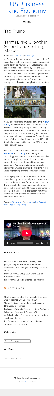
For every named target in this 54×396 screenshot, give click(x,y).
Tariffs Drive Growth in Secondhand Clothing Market (26, 46)
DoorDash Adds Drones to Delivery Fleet (23, 261)
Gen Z (37, 202)
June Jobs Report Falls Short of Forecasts (22, 264)
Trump (23, 204)
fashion (31, 202)
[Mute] (41, 243)
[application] (27, 233)
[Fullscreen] (46, 243)
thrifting (17, 204)
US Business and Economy (27, 7)
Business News (15, 288)
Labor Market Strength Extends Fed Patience (24, 279)
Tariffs (11, 204)
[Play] (7, 243)
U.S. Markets (16, 202)
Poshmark (8, 153)
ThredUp (21, 153)
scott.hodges (29, 55)
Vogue (27, 382)
